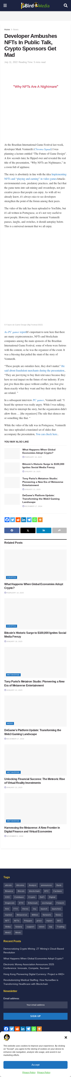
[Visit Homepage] (35, 5)
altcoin (8, 885)
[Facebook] (7, 519)
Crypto (11, 577)
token (41, 927)
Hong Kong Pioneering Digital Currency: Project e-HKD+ (33, 974)
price (39, 921)
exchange (47, 903)
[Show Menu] (5, 5)
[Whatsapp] (34, 519)
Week (18, 932)
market (8, 915)
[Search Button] (66, 5)
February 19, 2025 (33, 457)
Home (7, 29)
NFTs (16, 921)
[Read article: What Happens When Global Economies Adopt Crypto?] (12, 453)
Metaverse (13, 675)
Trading (60, 927)
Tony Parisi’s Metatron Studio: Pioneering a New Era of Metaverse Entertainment (42, 482)
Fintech (60, 903)
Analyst (32, 885)
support (30, 927)
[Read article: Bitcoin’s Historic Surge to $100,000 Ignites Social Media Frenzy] (12, 467)
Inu (34, 909)
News (15, 29)
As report (15, 332)
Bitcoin (21, 891)
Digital (52, 897)
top (50, 927)
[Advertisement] (35, 15)
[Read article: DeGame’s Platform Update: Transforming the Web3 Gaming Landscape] (12, 499)
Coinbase (19, 897)
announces (46, 885)
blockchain (34, 891)
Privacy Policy (29, 1072)
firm (7, 909)
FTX (16, 909)
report (49, 921)
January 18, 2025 (32, 471)
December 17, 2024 (33, 506)
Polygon (28, 921)
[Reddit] (18, 519)
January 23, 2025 (32, 489)
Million (35, 915)
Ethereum (33, 903)
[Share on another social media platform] (59, 530)
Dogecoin (9, 903)
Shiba (8, 927)
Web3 (10, 723)
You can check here (46, 434)
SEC (59, 921)
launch (44, 909)
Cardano (57, 891)
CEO (7, 897)
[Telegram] (29, 519)
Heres (25, 909)
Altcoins (20, 885)
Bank (59, 885)
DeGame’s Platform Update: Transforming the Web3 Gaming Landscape (41, 498)
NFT (7, 921)
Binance (9, 891)
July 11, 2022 (11, 62)
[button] (66, 1037)
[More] (40, 519)
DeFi (42, 897)
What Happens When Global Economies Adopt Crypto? (33, 958)
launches (56, 909)
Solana (18, 927)
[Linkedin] (23, 519)
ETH (21, 903)
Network (47, 915)
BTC (46, 891)
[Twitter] (12, 519)
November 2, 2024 (14, 836)
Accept (35, 1064)
